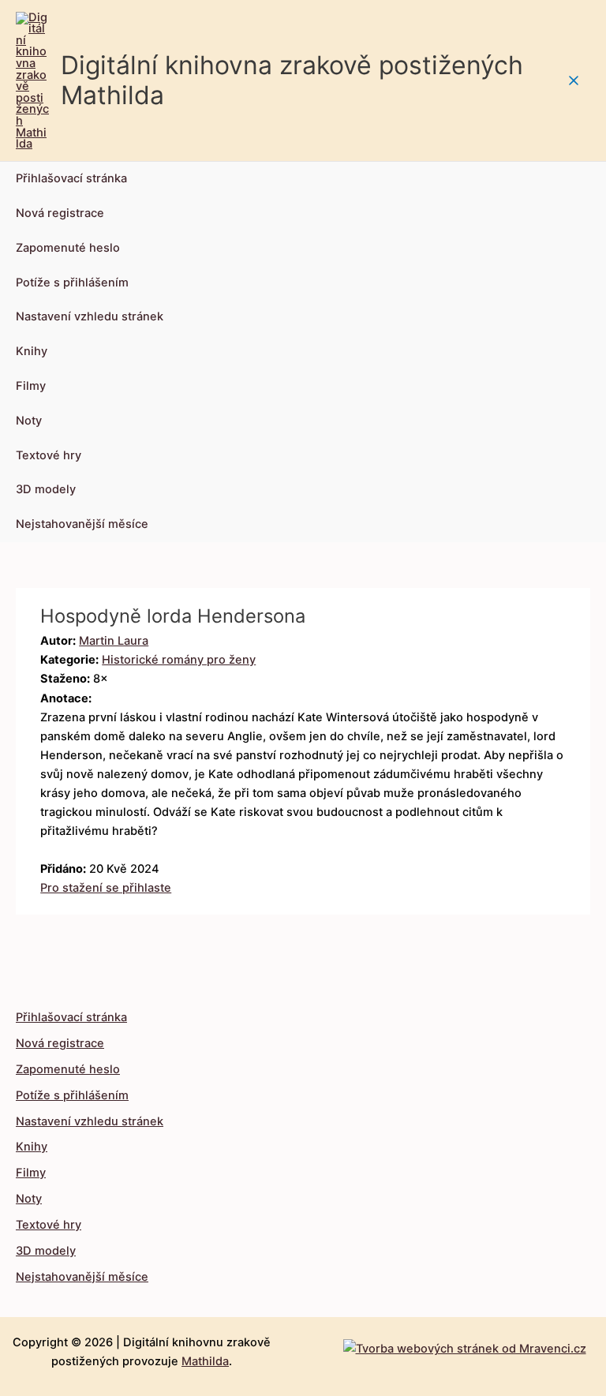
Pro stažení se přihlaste (105, 888)
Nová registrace (60, 213)
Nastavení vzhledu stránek (89, 316)
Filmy (31, 386)
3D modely (46, 489)
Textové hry (48, 455)
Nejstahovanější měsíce (82, 524)
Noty (29, 421)
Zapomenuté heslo (68, 248)
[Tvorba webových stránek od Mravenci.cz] (464, 1345)
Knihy (31, 351)
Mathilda (205, 1361)
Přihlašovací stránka (71, 178)
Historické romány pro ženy (179, 660)
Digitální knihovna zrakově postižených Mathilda (292, 80)
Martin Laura (113, 641)
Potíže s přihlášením (72, 282)
